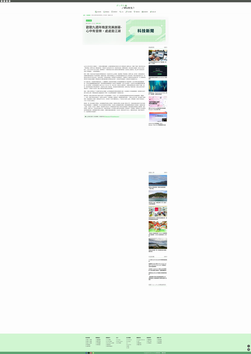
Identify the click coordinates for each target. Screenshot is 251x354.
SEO (117, 337)
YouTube (129, 344)
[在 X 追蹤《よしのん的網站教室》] (4, 1)
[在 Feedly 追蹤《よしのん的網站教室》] (9, 1)
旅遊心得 (159, 337)
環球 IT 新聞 (89, 339)
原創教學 (149, 337)
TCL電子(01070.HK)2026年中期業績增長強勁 (158, 260)
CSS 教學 (109, 339)
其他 (128, 346)
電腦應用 (149, 339)
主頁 (84, 15)
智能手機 (98, 341)
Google (118, 339)
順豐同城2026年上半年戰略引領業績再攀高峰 (158, 273)
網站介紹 (164, 352)
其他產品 (98, 344)
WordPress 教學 (110, 343)
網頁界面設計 (109, 346)
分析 (128, 347)
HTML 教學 (109, 341)
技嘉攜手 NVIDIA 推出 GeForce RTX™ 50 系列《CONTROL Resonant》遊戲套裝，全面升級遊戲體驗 (158, 265)
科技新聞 (88, 15)
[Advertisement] (115, 55)
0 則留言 (99, 23)
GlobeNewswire (115, 116)
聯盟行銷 (139, 344)
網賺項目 (138, 337)
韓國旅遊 (160, 343)
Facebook (129, 339)
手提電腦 (98, 343)
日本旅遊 (160, 341)
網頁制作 (108, 337)
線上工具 (149, 341)
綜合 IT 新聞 (89, 20)
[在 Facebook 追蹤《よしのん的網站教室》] (2, 1)
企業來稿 (88, 346)
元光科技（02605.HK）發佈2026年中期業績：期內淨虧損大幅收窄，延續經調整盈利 (157, 269)
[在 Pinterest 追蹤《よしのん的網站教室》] (7, 1)
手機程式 (149, 343)
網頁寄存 (109, 344)
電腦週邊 (98, 339)
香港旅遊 (160, 339)
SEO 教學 (119, 343)
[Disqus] (115, 158)
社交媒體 (128, 337)
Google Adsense (141, 339)
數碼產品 (98, 337)
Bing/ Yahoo (120, 341)
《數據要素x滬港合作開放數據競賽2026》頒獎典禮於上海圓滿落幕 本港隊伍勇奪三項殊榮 (158, 278)
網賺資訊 (139, 343)
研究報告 (88, 344)
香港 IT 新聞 (89, 341)
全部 (165, 47)
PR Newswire (107, 116)
